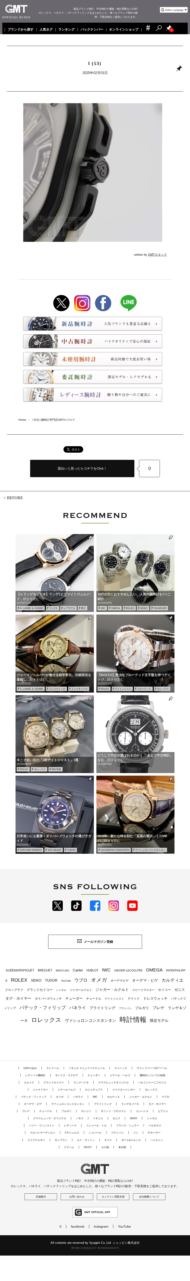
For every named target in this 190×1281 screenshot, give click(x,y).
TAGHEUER (160, 608)
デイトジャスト (123, 689)
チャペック (120, 1068)
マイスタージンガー (123, 1089)
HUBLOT (92, 970)
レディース (70, 1125)
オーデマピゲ (120, 980)
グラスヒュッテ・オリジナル (49, 1118)
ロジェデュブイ (94, 1089)
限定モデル (159, 1021)
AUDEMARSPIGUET (20, 970)
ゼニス (179, 990)
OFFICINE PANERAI (31, 850)
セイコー (164, 990)
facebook (77, 1226)
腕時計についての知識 (152, 1075)
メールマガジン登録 (98, 941)
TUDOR (71, 850)
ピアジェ (163, 1111)
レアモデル (69, 608)
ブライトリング (102, 1008)
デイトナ (134, 998)
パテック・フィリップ (42, 1007)
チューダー (74, 998)
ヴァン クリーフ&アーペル (152, 1068)
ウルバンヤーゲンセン (42, 1132)
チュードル (93, 998)
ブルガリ (142, 1008)
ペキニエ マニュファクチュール (87, 1068)
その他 (105, 1147)
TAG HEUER (54, 850)
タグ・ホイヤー (18, 998)
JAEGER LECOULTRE (128, 970)
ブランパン (125, 1008)
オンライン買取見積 (113, 1196)
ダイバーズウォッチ (48, 998)
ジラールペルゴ (67, 1089)
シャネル (61, 990)
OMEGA (115, 608)
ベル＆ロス (155, 1125)
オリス (108, 1140)
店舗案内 (41, 1196)
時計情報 (56, 769)
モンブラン (61, 1140)
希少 (83, 608)
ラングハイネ (81, 1082)
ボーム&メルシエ (131, 1140)
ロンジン (86, 1111)
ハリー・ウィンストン (41, 1125)
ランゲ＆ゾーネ (79, 689)
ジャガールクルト (81, 989)
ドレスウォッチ (57, 689)
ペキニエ (98, 1118)
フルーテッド (144, 689)
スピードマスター (143, 989)
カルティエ (173, 980)
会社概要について (149, 1196)
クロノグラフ (14, 990)
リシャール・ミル (96, 1125)
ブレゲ (158, 1008)
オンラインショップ (124, 29)
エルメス (29, 1082)
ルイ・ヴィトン (86, 1140)
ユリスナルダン (36, 1140)
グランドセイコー (40, 990)
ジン (135, 1132)
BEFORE (15, 497)
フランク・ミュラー (127, 1125)
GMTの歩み (30, 1068)
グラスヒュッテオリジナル (113, 1082)
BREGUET (45, 970)
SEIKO (144, 608)
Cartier (78, 970)
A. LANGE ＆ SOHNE (31, 608)
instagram (101, 1226)
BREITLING (62, 970)
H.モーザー (154, 1132)
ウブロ (81, 980)
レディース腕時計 (35, 1075)
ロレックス (163, 689)
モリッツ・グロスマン (113, 1111)
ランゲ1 (53, 608)
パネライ (77, 1007)
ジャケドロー (40, 1089)
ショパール (95, 1132)
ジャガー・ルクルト (112, 989)
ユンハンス (142, 1111)
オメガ (99, 980)
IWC (103, 608)
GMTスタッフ (157, 254)
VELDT (88, 1147)
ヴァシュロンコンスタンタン (150, 850)
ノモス (79, 1118)
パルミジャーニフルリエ (152, 1082)
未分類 (122, 1147)
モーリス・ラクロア (66, 1075)
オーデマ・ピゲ (145, 980)
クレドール (52, 1068)
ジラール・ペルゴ (120, 1075)
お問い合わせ (77, 1196)
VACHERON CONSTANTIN (115, 850)
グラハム (69, 1147)
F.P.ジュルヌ (72, 1132)
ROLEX (130, 608)
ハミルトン (156, 1140)
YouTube (66, 980)
